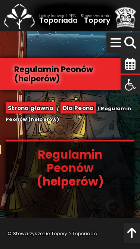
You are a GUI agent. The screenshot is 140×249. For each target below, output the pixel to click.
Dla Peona (78, 108)
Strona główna (30, 108)
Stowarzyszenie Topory (40, 233)
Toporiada (84, 233)
